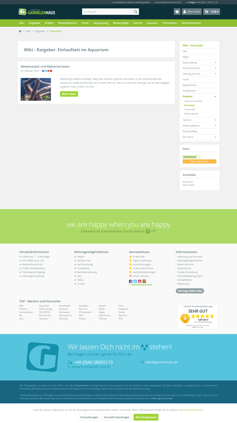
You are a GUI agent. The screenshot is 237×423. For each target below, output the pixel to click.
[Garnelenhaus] (20, 31)
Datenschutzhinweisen (191, 409)
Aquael (102, 305)
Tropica (82, 318)
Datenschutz (184, 268)
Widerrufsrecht (186, 264)
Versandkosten (81, 385)
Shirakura (43, 318)
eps (79, 275)
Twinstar (103, 318)
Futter (186, 79)
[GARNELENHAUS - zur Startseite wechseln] (37, 11)
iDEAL (80, 279)
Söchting (63, 318)
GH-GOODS (44, 312)
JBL (20, 315)
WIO (120, 318)
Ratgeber (188, 96)
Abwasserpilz (191, 157)
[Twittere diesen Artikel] (46, 71)
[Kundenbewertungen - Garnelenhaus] (198, 318)
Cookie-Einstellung (188, 272)
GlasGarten (64, 312)
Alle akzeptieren (146, 417)
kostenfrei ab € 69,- (33, 264)
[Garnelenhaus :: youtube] (140, 281)
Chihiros (23, 308)
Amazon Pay (83, 260)
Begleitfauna (189, 85)
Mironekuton (65, 315)
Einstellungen (89, 417)
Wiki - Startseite (193, 45)
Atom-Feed (188, 184)
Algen (186, 56)
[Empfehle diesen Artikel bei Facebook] (43, 71)
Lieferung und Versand (190, 256)
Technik (187, 120)
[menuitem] (110, 11)
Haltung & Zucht (191, 73)
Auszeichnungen (142, 264)
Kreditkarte (83, 268)
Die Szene (188, 136)
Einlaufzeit (189, 105)
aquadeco (83, 305)
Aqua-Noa (44, 305)
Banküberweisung (87, 272)
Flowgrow (123, 308)
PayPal (80, 256)
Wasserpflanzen (191, 125)
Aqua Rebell (64, 305)
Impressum (184, 283)
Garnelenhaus (26, 312)
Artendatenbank (191, 68)
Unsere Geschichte (143, 268)
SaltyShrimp (104, 315)
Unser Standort (141, 275)
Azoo (120, 305)
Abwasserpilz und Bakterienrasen (45, 66)
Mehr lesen (69, 94)
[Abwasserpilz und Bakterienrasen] (36, 89)
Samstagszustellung (33, 275)
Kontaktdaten (185, 279)
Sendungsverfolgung (34, 272)
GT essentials (85, 312)
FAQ (185, 51)
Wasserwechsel (191, 113)
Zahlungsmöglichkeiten (190, 260)
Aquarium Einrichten (193, 101)
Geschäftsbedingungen (190, 275)
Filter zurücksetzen (199, 161)
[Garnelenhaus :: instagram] (144, 281)
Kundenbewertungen (144, 272)
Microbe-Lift (45, 315)
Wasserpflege (190, 131)
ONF (81, 315)
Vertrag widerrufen (190, 291)
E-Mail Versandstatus (34, 268)
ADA (21, 305)
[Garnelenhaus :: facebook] (131, 281)
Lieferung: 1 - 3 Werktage (36, 256)
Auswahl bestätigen (117, 417)
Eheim (102, 308)
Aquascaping (190, 62)
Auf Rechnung (85, 264)
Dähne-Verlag (45, 308)
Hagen (102, 312)
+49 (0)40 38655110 (93, 362)
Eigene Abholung (142, 260)
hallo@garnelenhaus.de (161, 362)
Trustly (81, 283)
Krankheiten (189, 90)
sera (21, 318)
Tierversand (189, 109)
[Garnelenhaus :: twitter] (135, 281)
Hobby (121, 312)
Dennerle (63, 308)
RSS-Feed (188, 181)
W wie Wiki (138, 256)
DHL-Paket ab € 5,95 (33, 260)
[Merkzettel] (177, 11)
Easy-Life (83, 308)
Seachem (122, 315)
